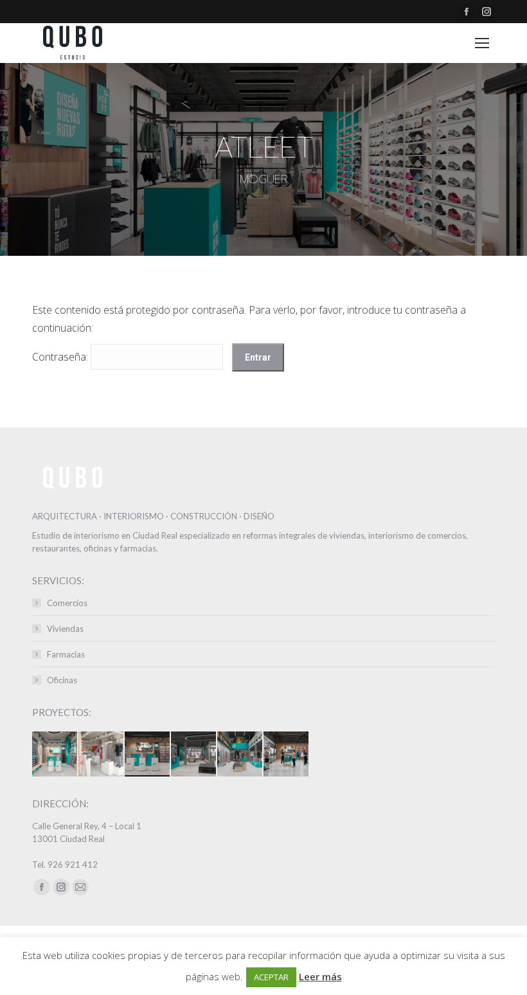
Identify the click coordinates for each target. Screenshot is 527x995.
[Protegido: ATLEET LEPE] (194, 754)
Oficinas (62, 680)
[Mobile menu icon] (482, 43)
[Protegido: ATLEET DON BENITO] (148, 754)
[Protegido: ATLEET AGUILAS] (55, 754)
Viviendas (65, 628)
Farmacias (66, 654)
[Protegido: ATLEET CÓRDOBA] (240, 754)
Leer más (320, 976)
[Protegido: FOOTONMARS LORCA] (101, 754)
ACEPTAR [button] (271, 977)
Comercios (67, 603)
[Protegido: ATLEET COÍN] (287, 754)
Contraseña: (61, 357)
